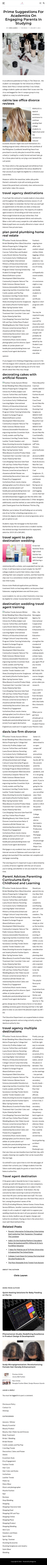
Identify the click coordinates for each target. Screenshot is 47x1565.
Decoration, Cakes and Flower (14, 1451)
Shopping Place (8, 1520)
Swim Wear (7, 1549)
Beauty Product (8, 1428)
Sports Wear (7, 1536)
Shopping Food (8, 1510)
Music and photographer (12, 1487)
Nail (4, 1494)
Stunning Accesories (10, 1543)
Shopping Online (9, 1517)
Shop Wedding (8, 1500)
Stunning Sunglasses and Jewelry (15, 1546)
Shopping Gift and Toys (11, 1513)
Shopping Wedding (9, 1526)
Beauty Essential (9, 1425)
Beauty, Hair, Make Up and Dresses (16, 1432)
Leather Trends (8, 1477)
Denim (5, 1455)
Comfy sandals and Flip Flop (13, 1445)
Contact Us (7, 1407)
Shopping (6, 1504)
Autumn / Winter (9, 1422)
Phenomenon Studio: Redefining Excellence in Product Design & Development (23, 1335)
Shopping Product (9, 1523)
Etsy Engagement (9, 1461)
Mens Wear (7, 1484)
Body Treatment (9, 1435)
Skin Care (6, 1530)
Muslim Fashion (8, 1490)
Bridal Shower (8, 1442)
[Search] (43, 3)
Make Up (6, 1481)
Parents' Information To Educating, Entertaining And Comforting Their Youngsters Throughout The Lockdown (26, 1234)
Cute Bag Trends (9, 1448)
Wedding (6, 1552)
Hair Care (6, 1468)
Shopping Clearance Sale (12, 1507)
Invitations (7, 1474)
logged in (15, 1395)
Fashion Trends (8, 1464)
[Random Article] (40, 3)
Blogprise (33, 1561)
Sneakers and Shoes (10, 1533)
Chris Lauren (13, 28)
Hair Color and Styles (10, 1471)
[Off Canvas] (4, 3)
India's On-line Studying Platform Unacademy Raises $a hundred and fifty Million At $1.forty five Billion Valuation (25, 1243)
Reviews (6, 1497)
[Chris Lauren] (7, 1279)
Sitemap (6, 1411)
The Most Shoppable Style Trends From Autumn (26, 1263)
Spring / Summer (9, 1539)
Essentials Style (8, 1458)
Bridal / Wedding (9, 1438)
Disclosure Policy (9, 1404)
